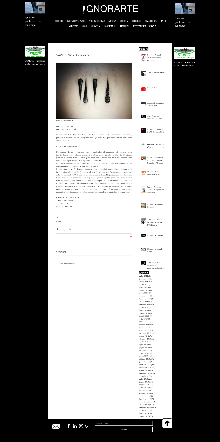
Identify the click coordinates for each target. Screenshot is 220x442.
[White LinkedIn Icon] (75, 426)
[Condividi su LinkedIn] (70, 229)
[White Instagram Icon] (81, 426)
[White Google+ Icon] (87, 426)
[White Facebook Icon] (68, 426)
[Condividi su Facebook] (57, 229)
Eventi (58, 221)
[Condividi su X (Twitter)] (64, 229)
